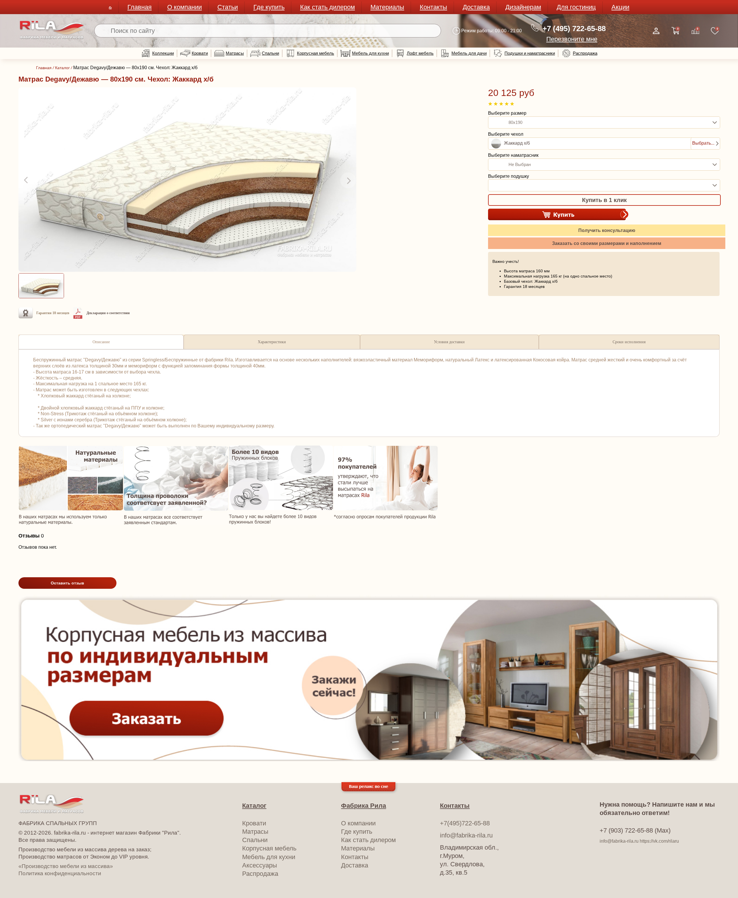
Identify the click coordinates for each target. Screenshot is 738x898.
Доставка (476, 7)
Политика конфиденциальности (59, 873)
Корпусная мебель (315, 53)
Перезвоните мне (571, 39)
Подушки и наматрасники (529, 53)
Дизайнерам (523, 7)
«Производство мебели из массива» (65, 866)
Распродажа (585, 53)
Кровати (200, 53)
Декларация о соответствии (108, 313)
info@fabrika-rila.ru (466, 835)
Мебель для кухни (370, 53)
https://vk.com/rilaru (659, 841)
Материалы (387, 7)
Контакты (433, 7)
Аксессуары (259, 865)
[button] (26, 180)
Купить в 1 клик (604, 200)
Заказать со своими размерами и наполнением (606, 243)
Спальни (270, 53)
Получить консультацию (606, 230)
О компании (184, 7)
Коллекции (163, 53)
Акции (620, 7)
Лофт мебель (420, 53)
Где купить (269, 7)
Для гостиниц (576, 7)
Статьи (227, 7)
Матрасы (235, 53)
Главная (139, 7)
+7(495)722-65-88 (465, 823)
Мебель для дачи (469, 53)
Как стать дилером (327, 7)
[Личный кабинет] (656, 31)
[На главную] (51, 37)
